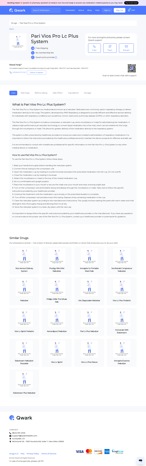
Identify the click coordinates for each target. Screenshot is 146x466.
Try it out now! (131, 3)
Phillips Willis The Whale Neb (57, 300)
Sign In (107, 10)
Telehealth (70, 10)
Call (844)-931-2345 (19, 72)
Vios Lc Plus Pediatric (122, 300)
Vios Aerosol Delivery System (24, 269)
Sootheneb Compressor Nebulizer (121, 269)
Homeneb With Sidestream (121, 331)
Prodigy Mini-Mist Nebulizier (56, 269)
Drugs (14, 23)
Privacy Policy (33, 454)
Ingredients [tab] (73, 93)
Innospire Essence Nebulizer (122, 362)
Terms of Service (48, 454)
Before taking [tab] (41, 93)
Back (11, 29)
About (81, 10)
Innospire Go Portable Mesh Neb (89, 269)
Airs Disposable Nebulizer (89, 300)
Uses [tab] (13, 93)
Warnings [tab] (25, 93)
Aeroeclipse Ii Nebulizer (57, 331)
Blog (89, 10)
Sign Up (119, 10)
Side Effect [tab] (58, 93)
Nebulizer (24, 300)
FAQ (22, 454)
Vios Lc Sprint (57, 362)
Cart (132, 9)
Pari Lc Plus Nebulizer (89, 331)
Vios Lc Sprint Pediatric (24, 331)
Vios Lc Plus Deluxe (89, 362)
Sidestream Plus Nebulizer (24, 393)
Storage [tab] (87, 93)
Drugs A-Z (13, 454)
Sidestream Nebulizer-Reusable (24, 362)
